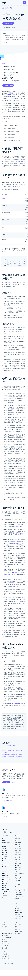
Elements (5, 861)
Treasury (4, 898)
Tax (3, 893)
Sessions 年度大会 (7, 933)
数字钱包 (18, 161)
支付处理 (17, 186)
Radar (13, 584)
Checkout (5, 850)
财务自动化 (18, 850)
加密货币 (4, 856)
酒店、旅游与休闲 (19, 873)
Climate (4, 852)
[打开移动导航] (24, 2)
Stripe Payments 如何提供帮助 (10, 81)
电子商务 (17, 846)
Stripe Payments (7, 652)
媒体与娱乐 (18, 878)
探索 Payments (6, 800)
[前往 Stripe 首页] (4, 830)
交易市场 (17, 857)
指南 (3, 925)
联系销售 (14, 782)
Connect (4, 854)
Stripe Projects (19, 916)
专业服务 (17, 882)
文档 (16, 906)
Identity (4, 867)
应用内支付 (18, 855)
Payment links (6, 879)
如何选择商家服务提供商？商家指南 (13, 756)
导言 (3, 63)
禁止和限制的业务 (6, 937)
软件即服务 (18, 863)
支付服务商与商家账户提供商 (10, 72)
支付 (11, 8)
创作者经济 (18, 867)
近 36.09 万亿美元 (11, 95)
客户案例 (4, 927)
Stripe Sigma (6, 891)
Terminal (4, 895)
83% (14, 96)
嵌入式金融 (18, 848)
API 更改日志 (18, 912)
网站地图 (4, 941)
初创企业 (17, 840)
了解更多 (4, 42)
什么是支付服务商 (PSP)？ (9, 66)
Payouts (4, 883)
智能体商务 (18, 842)
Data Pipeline (6, 858)
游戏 (16, 871)
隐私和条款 (5, 935)
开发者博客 (18, 919)
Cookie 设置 (5, 943)
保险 (16, 876)
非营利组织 (18, 880)
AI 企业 (17, 865)
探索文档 (4, 816)
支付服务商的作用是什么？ (9, 69)
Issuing (4, 871)
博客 (3, 929)
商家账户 (11, 282)
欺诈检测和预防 (8, 581)
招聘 (16, 927)
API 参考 (17, 908)
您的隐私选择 (5, 946)
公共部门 (17, 884)
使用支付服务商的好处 (8, 75)
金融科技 (17, 869)
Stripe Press (18, 931)
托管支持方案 (5, 956)
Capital (4, 848)
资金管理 (17, 859)
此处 (22, 601)
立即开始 (6, 782)
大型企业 (17, 838)
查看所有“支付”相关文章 (8, 745)
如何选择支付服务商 (7, 78)
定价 (3, 838)
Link (3, 873)
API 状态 (17, 910)
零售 (16, 886)
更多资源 (5, 8)
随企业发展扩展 (16, 615)
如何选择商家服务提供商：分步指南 (13, 754)
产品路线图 (18, 925)
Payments (5, 881)
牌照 (3, 939)
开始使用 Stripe (8, 23)
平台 (16, 861)
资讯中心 (17, 929)
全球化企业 (18, 852)
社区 (3, 931)
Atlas (3, 840)
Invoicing (4, 869)
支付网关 (4, 198)
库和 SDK (17, 914)
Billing (4, 846)
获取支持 (4, 954)
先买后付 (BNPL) (18, 526)
